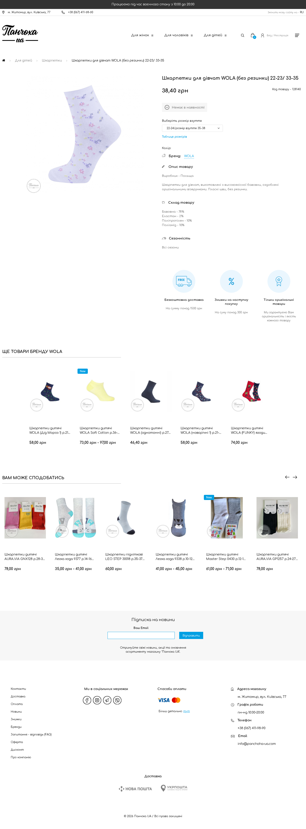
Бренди (16, 727)
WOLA (189, 156)
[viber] (117, 700)
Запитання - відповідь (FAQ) (31, 734)
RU (302, 12)
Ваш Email (141, 628)
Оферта (17, 742)
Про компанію (21, 757)
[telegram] (107, 700)
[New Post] (135, 789)
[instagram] (97, 700)
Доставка (18, 696)
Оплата (17, 704)
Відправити (191, 635)
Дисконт (17, 749)
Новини (16, 711)
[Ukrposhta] (174, 788)
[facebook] (87, 700)
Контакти (18, 688)
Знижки (16, 719)
